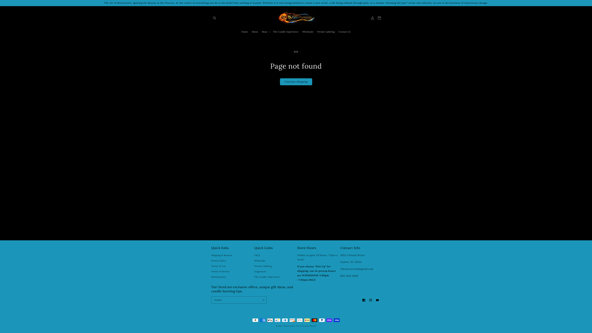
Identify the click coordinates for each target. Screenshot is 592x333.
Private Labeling (263, 266)
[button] (214, 18)
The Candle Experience (267, 276)
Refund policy (218, 276)
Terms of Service (220, 271)
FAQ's (257, 255)
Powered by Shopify (308, 326)
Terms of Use (218, 266)
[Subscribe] (263, 300)
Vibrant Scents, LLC (291, 326)
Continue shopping (296, 81)
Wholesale (259, 260)
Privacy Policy (218, 260)
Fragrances (260, 271)
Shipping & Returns (221, 255)
